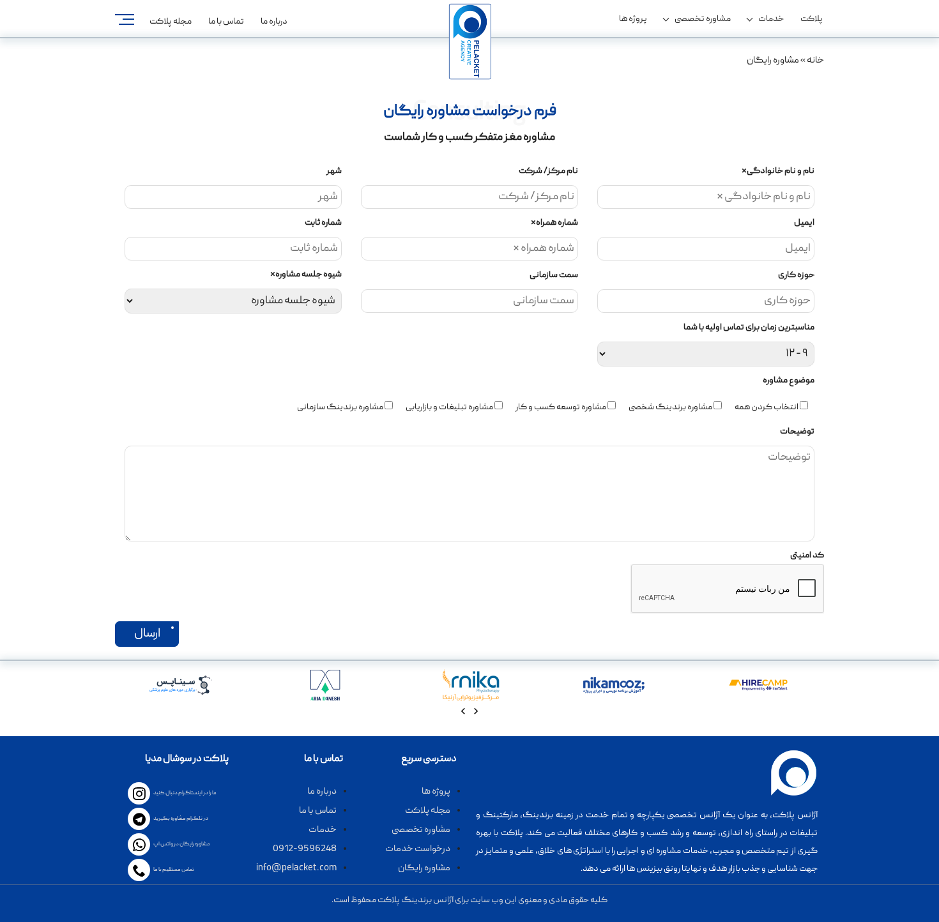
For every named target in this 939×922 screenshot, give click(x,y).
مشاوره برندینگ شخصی (670, 407)
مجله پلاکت (170, 21)
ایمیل (804, 222)
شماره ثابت (323, 222)
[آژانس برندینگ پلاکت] (470, 41)
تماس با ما (226, 21)
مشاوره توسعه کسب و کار (560, 407)
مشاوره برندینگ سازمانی (340, 407)
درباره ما (274, 21)
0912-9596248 (305, 849)
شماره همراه (554, 222)
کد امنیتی (807, 555)
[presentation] (476, 714)
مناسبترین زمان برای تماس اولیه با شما (748, 327)
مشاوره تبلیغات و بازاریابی (449, 407)
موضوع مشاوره (788, 380)
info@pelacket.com (296, 868)
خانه (815, 61)
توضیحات (797, 431)
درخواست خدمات (417, 849)
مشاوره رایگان (424, 868)
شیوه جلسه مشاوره (306, 274)
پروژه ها (633, 19)
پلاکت (811, 19)
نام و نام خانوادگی (778, 171)
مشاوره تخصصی (703, 19)
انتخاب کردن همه (766, 407)
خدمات (771, 19)
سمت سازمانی (554, 275)
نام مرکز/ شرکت (548, 171)
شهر (334, 171)
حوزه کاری (796, 275)
